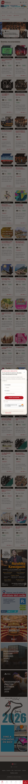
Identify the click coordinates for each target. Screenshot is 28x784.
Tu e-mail (7, 390)
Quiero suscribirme (14, 397)
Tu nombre (8, 385)
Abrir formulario (8, 412)
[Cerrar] (24, 372)
